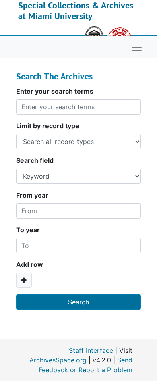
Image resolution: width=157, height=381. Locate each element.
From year (32, 195)
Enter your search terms (54, 91)
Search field (35, 160)
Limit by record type (47, 126)
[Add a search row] (24, 280)
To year (28, 230)
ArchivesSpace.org (58, 360)
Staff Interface (91, 350)
